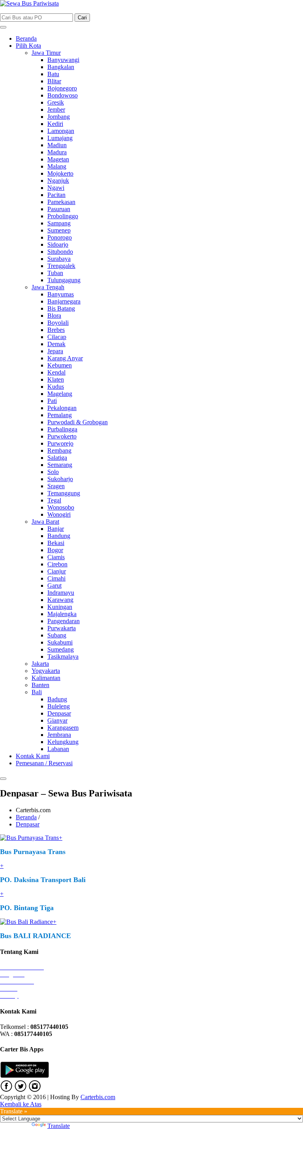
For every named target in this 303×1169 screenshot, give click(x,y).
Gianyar (57, 720)
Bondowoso (62, 95)
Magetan (58, 159)
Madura (57, 152)
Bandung (58, 535)
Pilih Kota (28, 45)
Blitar (54, 81)
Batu (53, 74)
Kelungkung (63, 741)
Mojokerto (60, 173)
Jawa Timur (46, 52)
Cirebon (57, 564)
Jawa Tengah (48, 287)
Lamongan (60, 130)
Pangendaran (63, 621)
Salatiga (57, 457)
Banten (40, 685)
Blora (54, 315)
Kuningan (59, 606)
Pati (52, 400)
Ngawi (55, 187)
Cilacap (56, 336)
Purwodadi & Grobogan (77, 422)
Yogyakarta (46, 670)
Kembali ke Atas (20, 1104)
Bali (37, 692)
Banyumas (60, 294)
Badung (57, 699)
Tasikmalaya (63, 656)
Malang (56, 166)
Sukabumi (60, 642)
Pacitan (56, 194)
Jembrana (59, 734)
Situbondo (60, 251)
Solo (53, 471)
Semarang (59, 464)
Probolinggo (62, 216)
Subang (56, 635)
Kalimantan (46, 677)
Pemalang (59, 415)
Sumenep (59, 230)
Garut (54, 585)
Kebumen (59, 365)
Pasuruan (58, 209)
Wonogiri (59, 514)
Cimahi (56, 578)
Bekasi (55, 543)
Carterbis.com (97, 1097)
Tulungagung (63, 280)
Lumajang (60, 138)
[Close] (3, 778)
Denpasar (59, 713)
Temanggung (63, 493)
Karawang (60, 599)
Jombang (58, 116)
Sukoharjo (60, 479)
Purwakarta (61, 628)
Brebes (56, 329)
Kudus (55, 386)
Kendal (56, 372)
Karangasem (63, 727)
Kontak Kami (33, 756)
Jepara (55, 351)
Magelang (59, 393)
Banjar (55, 528)
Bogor (55, 550)
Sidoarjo (57, 244)
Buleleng (58, 706)
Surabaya (59, 258)
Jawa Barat (45, 521)
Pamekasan (61, 202)
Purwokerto (62, 436)
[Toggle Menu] (3, 27)
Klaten (55, 379)
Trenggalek (61, 265)
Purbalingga (62, 429)
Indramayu (60, 592)
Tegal (54, 500)
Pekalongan (62, 408)
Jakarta (40, 663)
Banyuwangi (63, 59)
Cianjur (56, 571)
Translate (58, 1125)
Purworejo (60, 443)
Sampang (59, 223)
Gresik (55, 102)
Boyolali (58, 322)
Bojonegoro (62, 88)
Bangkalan (60, 67)
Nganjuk (58, 180)
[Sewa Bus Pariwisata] (29, 3)
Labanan (58, 749)
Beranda (26, 38)
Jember (56, 109)
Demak (56, 344)
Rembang (59, 450)
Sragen (56, 486)
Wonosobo (60, 507)
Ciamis (56, 557)
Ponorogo (59, 237)
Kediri (55, 123)
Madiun (57, 145)
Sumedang (60, 649)
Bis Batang (61, 308)
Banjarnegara (63, 301)
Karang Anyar (65, 358)
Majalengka (62, 614)
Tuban (55, 273)
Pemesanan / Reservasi (44, 763)
